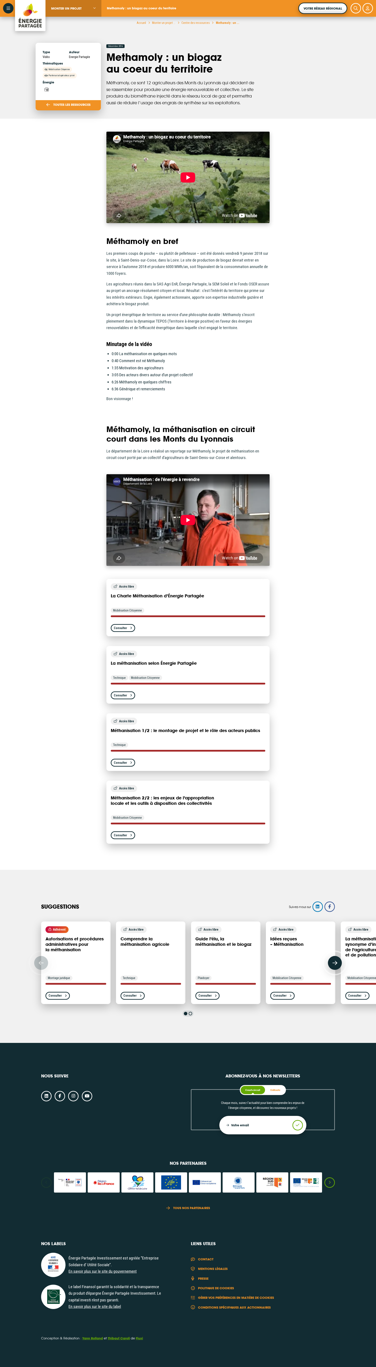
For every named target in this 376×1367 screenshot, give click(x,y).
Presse (203, 1278)
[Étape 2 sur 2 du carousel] (190, 1013)
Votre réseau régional (323, 8)
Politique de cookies (216, 1288)
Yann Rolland (92, 1338)
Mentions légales (213, 1269)
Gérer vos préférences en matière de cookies (236, 1298)
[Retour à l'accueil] (30, 8)
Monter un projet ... (163, 23)
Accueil (141, 23)
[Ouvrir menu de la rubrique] (94, 8)
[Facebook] (60, 1096)
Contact (205, 1259)
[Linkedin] (46, 1096)
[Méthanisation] (46, 89)
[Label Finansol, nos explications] (53, 1297)
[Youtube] (87, 1096)
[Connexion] (368, 8)
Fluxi (139, 1338)
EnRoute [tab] (275, 1090)
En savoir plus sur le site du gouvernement (103, 1271)
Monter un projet (66, 8)
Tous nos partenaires (191, 1208)
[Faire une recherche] (356, 8)
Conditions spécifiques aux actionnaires (234, 1307)
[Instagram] (73, 1096)
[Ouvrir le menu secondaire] (8, 8)
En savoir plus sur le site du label (95, 1306)
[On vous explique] (53, 1265)
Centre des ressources (195, 23)
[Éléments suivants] (335, 963)
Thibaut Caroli (119, 1338)
